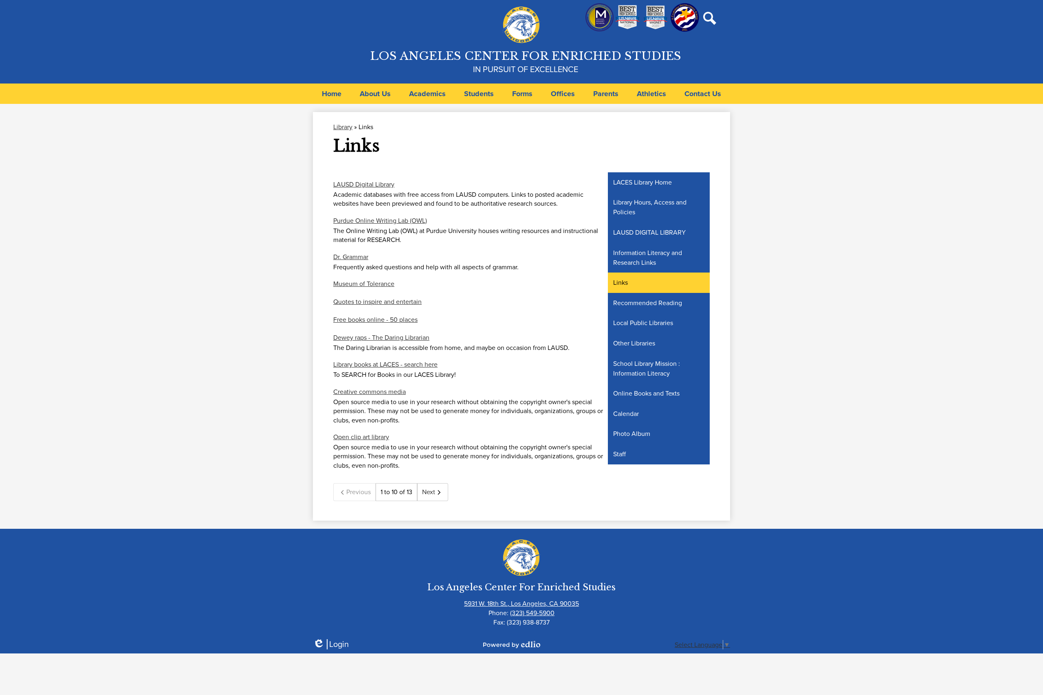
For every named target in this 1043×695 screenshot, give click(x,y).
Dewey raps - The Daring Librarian (381, 337)
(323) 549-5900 (532, 613)
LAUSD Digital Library (363, 184)
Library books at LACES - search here (385, 364)
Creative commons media (369, 391)
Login (331, 644)
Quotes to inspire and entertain (377, 301)
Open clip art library (361, 437)
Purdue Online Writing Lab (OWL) (380, 220)
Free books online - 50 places (375, 319)
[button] (375, 94)
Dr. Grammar (350, 257)
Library (342, 127)
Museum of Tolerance (363, 283)
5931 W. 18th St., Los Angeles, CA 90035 (521, 603)
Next (428, 492)
